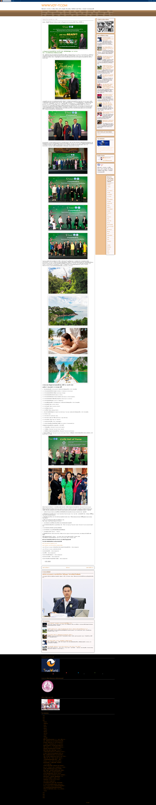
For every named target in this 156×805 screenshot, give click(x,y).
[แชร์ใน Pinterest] (50, 561)
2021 (44, 794)
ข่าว (62, 13)
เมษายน (45, 734)
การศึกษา (111, 11)
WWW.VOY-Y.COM (54, 5)
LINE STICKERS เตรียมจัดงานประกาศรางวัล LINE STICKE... (55, 756)
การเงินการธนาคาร (81, 15)
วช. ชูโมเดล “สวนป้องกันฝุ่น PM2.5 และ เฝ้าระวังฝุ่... (53, 744)
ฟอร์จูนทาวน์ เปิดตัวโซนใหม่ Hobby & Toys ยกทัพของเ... (54, 788)
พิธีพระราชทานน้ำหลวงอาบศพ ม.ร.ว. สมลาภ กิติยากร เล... (54, 739)
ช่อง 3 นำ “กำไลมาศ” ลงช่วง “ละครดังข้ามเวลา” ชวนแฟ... (54, 767)
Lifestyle (45, 11)
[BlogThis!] (46, 561)
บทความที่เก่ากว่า (89, 567)
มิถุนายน (45, 731)
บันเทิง (84, 13)
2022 (44, 792)
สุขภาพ (96, 11)
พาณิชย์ (107, 13)
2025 (44, 717)
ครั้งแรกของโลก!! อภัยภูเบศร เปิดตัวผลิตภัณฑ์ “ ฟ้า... (53, 776)
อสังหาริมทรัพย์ (49, 15)
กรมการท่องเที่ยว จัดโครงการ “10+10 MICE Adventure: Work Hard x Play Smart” (64, 646)
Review (79, 13)
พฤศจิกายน (46, 723)
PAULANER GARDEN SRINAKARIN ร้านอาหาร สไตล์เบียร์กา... (55, 774)
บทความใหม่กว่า (45, 567)
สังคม (89, 15)
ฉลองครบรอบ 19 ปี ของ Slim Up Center (51, 779)
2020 (44, 796)
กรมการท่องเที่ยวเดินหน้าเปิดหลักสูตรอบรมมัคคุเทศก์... (53, 787)
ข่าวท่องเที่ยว (83, 11)
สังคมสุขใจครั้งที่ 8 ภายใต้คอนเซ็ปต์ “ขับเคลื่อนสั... (53, 762)
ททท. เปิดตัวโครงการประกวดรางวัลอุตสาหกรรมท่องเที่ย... (54, 740)
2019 (44, 797)
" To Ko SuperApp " (47, 764)
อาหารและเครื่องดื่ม (103, 11)
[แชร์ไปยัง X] (47, 561)
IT (111, 13)
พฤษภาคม (46, 733)
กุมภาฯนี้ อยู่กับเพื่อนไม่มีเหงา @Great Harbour (52, 773)
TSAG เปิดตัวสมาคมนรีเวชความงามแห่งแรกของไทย (107, 95)
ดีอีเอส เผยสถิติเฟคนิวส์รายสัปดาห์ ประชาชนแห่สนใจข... (53, 754)
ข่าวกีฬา (89, 13)
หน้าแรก (68, 567)
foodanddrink (57, 13)
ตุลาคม (45, 725)
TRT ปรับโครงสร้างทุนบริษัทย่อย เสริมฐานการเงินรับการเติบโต (107, 76)
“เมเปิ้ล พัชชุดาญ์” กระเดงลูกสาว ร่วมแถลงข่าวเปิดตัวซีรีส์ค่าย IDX (59, 623)
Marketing (90, 11)
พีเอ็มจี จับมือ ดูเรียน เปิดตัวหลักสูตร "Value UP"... (53, 750)
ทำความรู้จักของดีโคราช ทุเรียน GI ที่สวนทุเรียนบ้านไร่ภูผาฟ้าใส (107, 48)
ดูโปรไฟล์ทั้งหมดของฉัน (107, 160)
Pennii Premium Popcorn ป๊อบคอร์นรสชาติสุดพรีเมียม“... (54, 785)
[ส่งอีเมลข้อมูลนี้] (45, 561)
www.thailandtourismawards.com (49, 543)
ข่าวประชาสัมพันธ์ (53, 11)
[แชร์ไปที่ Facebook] (48, 561)
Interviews (68, 15)
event (72, 11)
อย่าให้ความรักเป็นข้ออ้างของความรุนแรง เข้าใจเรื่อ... (53, 768)
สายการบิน (107, 15)
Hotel (44, 13)
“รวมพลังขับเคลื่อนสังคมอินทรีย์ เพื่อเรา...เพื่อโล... (52, 759)
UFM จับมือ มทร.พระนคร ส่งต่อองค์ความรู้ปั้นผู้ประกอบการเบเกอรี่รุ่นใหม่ (107, 57)
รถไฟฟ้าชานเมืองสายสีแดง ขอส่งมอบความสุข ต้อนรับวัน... (54, 765)
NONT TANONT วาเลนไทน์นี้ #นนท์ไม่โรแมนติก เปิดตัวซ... (54, 770)
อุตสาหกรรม (73, 13)
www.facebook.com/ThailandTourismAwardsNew (52, 545)
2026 (44, 715)
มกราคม (45, 790)
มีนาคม (45, 736)
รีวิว (43, 15)
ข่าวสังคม (67, 11)
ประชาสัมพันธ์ (100, 13)
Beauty (67, 13)
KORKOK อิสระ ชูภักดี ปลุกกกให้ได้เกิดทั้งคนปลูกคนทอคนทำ (107, 121)
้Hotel (94, 13)
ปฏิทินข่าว (56, 15)
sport (75, 15)
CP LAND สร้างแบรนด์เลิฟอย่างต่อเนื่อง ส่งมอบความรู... (53, 784)
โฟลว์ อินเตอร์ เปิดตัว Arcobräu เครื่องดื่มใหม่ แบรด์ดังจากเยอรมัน (59, 640)
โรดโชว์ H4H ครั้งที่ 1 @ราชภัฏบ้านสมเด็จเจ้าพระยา (52, 771)
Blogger (88, 802)
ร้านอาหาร (49, 13)
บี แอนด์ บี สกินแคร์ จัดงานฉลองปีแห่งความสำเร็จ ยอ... (53, 753)
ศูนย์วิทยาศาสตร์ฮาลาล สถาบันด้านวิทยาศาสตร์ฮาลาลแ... (53, 745)
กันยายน (45, 726)
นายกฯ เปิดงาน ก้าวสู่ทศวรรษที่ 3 (49, 781)
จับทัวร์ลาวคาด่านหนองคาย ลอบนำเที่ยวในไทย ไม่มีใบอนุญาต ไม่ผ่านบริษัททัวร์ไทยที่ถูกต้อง (61, 574)
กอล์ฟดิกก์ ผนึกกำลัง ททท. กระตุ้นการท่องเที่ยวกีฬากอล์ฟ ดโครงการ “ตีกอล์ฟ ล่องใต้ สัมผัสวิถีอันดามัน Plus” (67, 629)
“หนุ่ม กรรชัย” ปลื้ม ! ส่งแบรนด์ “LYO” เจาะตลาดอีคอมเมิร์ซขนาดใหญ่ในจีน (107, 103)
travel (77, 11)
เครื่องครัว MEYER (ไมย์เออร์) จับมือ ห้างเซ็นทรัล (107, 113)
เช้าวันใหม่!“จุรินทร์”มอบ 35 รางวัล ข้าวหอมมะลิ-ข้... (53, 742)
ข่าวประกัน (94, 15)
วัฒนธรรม (62, 15)
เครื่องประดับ (100, 15)
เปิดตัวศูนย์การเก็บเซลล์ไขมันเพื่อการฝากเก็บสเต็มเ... (52, 748)
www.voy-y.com (107, 157)
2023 (44, 720)
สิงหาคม (45, 728)
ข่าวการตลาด (60, 11)
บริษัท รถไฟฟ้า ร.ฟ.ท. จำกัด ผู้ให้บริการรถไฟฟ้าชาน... (54, 747)
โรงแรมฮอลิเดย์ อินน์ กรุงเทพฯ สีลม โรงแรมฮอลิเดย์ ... (53, 782)
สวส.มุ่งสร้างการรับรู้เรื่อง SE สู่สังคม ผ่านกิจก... (52, 778)
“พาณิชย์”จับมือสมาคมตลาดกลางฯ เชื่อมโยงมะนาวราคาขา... (54, 751)
